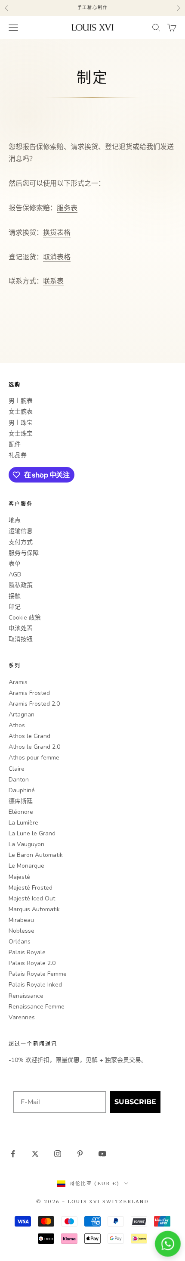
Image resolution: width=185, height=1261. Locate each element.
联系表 (53, 281)
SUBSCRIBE (135, 1102)
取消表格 (57, 257)
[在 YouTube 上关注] (102, 1153)
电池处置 (21, 628)
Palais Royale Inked (35, 985)
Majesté (19, 877)
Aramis (18, 682)
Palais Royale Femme (38, 974)
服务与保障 (24, 553)
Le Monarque (26, 866)
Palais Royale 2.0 (32, 963)
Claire (17, 769)
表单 (15, 564)
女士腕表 (21, 412)
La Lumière (23, 823)
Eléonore (21, 812)
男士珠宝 (21, 423)
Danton (19, 779)
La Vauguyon (26, 844)
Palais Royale (27, 952)
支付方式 (21, 542)
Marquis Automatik (34, 909)
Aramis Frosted (29, 693)
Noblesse (21, 931)
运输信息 (21, 531)
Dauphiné (22, 790)
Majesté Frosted (30, 888)
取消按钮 (21, 639)
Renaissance (26, 996)
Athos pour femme (34, 757)
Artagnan (21, 714)
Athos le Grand (29, 736)
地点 (15, 520)
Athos (17, 725)
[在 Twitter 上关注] (35, 1153)
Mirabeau (21, 920)
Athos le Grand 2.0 (34, 747)
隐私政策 (21, 585)
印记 (15, 607)
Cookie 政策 (25, 617)
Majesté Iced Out (32, 898)
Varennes (22, 1017)
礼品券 (18, 455)
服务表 (67, 208)
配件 (15, 444)
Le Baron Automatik (36, 855)
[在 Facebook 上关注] (13, 1153)
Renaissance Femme (37, 1007)
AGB (15, 574)
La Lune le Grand (32, 833)
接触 (15, 596)
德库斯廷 (21, 801)
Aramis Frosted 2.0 (34, 704)
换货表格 (57, 232)
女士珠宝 (21, 434)
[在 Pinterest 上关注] (80, 1153)
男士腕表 (21, 401)
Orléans (20, 941)
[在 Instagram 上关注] (57, 1153)
